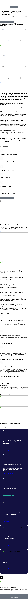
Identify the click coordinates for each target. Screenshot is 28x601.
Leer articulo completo (8, 450)
